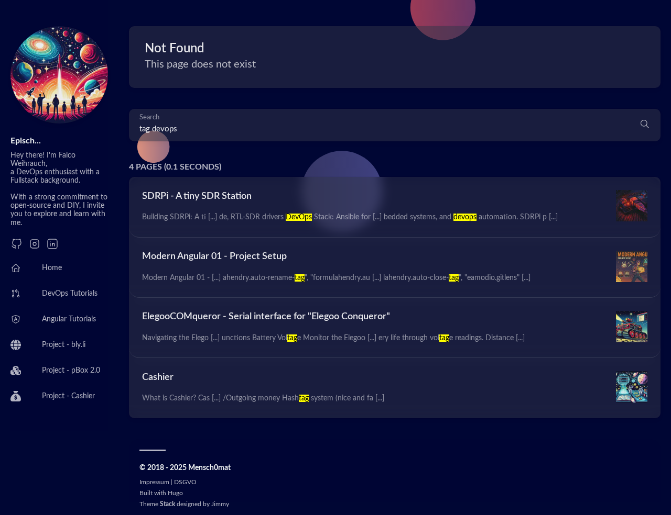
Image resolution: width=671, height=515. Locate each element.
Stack (167, 504)
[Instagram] (34, 247)
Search (149, 117)
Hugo (175, 493)
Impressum (154, 482)
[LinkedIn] (52, 247)
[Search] (645, 125)
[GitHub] (16, 247)
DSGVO (185, 482)
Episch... (25, 141)
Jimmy (220, 504)
